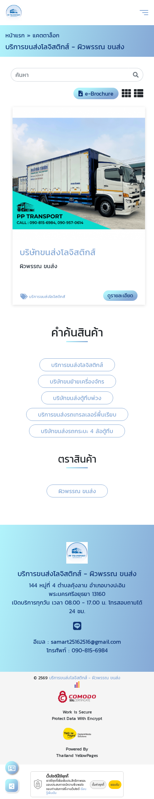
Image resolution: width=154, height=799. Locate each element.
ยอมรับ (115, 784)
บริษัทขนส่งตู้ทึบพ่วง (77, 398)
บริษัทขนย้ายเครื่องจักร (77, 381)
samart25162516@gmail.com (86, 641)
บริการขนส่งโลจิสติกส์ (77, 365)
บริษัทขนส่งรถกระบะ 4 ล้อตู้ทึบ (77, 431)
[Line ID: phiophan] (77, 627)
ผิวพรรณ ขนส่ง (77, 491)
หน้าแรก (15, 35)
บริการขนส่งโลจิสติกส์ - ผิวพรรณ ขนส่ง (84, 678)
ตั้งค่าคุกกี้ (98, 784)
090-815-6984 (90, 650)
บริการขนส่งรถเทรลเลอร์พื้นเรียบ (77, 414)
